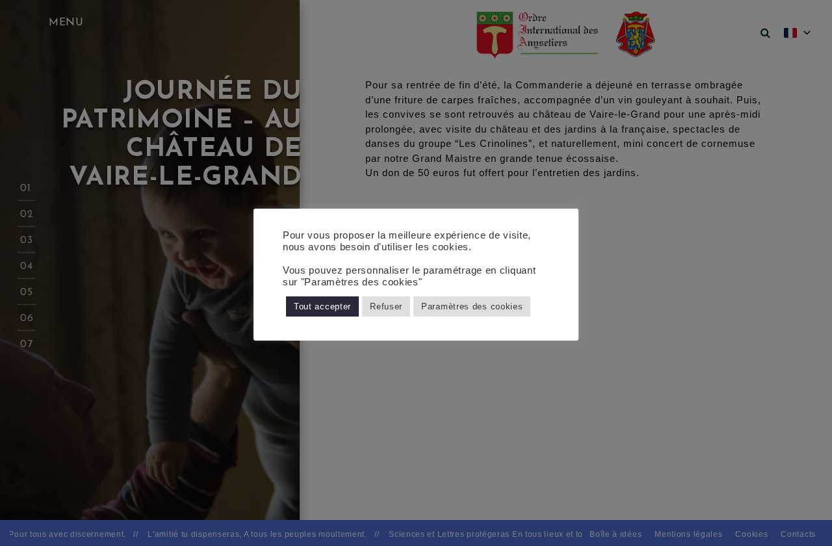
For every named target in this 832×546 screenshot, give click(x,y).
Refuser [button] (386, 306)
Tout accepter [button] (322, 306)
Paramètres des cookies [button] (472, 306)
